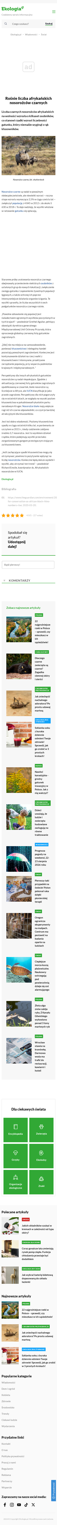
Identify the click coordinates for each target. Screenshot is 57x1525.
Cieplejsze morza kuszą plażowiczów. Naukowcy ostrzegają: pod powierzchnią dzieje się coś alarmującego (42, 975)
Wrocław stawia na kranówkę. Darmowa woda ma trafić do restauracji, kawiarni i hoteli (41, 1056)
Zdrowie (6, 1401)
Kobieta (6, 1395)
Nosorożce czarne (11, 191)
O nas (5, 1450)
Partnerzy (7, 1481)
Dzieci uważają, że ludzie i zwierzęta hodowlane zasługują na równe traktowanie (41, 822)
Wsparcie (7, 1487)
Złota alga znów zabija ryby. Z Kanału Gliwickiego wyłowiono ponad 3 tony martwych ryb (42, 1016)
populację (17, 203)
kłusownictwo (19, 348)
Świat (44, 34)
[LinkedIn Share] (35, 544)
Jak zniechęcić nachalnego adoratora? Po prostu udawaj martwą (42, 703)
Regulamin (7, 1469)
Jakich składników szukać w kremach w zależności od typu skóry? (38, 1229)
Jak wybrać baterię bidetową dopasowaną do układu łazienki (37, 1278)
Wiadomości (31, 34)
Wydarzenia (8, 1426)
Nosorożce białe (30, 406)
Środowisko (8, 1407)
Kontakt (6, 1444)
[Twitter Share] (44, 535)
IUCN (29, 390)
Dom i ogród (8, 1389)
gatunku (19, 210)
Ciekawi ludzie (9, 1420)
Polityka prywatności (13, 1456)
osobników (46, 283)
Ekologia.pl (16, 34)
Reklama (6, 1475)
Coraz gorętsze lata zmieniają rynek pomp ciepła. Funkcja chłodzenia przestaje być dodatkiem (37, 1253)
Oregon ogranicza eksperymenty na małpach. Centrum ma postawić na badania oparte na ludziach (42, 931)
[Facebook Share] (35, 535)
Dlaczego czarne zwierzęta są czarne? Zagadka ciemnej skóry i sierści (42, 669)
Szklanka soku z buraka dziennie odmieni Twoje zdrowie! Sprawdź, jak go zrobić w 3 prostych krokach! (43, 741)
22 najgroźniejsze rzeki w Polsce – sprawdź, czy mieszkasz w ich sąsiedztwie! (42, 632)
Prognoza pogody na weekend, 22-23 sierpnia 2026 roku (42, 857)
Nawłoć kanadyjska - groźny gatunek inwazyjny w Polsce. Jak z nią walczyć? (41, 782)
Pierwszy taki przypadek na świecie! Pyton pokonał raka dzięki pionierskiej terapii (43, 891)
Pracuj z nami (9, 1462)
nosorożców (14, 459)
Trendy (5, 1414)
